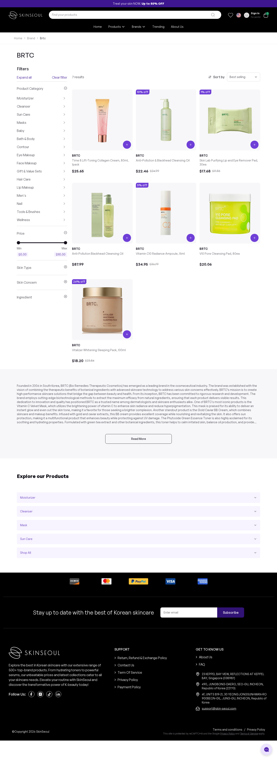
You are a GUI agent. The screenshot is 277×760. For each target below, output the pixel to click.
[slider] (18, 242)
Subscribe (230, 612)
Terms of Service (249, 733)
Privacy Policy (227, 733)
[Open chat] (266, 749)
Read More (138, 438)
